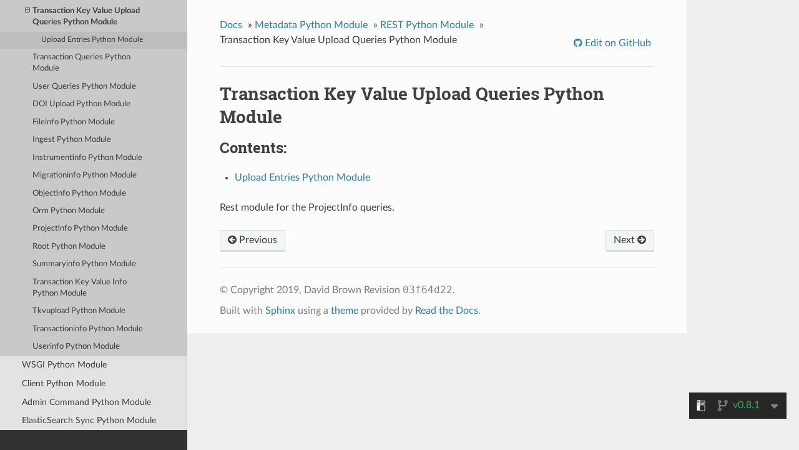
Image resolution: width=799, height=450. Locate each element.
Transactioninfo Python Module (87, 329)
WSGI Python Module (64, 364)
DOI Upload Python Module (81, 104)
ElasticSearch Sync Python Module (89, 420)
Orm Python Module (68, 211)
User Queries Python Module (84, 86)
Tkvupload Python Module (78, 311)
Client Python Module (63, 383)
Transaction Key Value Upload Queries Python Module (86, 16)
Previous (257, 240)
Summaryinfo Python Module (84, 264)
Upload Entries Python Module (92, 39)
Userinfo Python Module (76, 346)
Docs (231, 25)
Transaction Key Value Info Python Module (79, 288)
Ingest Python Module (71, 140)
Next (625, 240)
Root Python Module (68, 246)
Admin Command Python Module (86, 402)
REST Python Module (427, 25)
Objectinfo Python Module (79, 193)
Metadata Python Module (311, 25)
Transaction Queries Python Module (81, 62)
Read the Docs (446, 311)
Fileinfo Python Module (73, 122)
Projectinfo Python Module (80, 228)
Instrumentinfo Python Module (87, 158)
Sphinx (280, 311)
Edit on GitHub (616, 43)
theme (344, 311)
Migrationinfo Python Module (84, 175)
